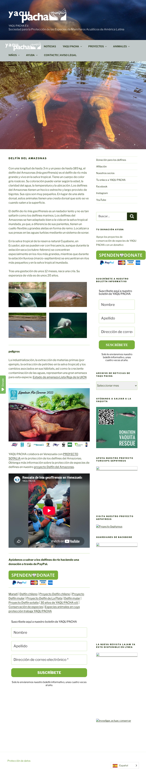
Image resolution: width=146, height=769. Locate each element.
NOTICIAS (50, 46)
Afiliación (101, 166)
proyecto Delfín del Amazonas (54, 467)
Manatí (13, 594)
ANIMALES (120, 46)
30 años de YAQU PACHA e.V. (59, 602)
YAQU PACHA (71, 46)
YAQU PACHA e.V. (19, 25)
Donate (2, 382)
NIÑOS (13, 55)
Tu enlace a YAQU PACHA (111, 179)
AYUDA (30, 55)
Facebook (101, 186)
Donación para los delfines (111, 159)
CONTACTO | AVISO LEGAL (60, 55)
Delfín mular (72, 598)
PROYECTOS (96, 46)
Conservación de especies (26, 607)
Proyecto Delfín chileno (54, 594)
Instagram (102, 193)
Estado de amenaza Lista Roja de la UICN (60, 377)
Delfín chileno (29, 594)
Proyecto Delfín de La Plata (44, 598)
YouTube (101, 199)
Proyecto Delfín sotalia (24, 602)
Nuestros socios (105, 173)
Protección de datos (18, 760)
